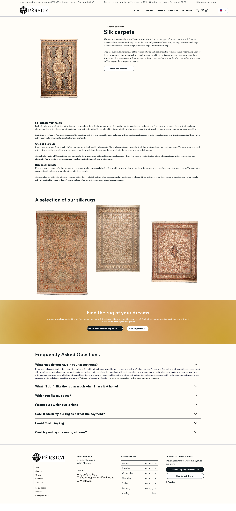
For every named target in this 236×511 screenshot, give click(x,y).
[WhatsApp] (207, 10)
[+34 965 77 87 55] (198, 10)
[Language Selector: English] (223, 10)
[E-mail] (202, 10)
